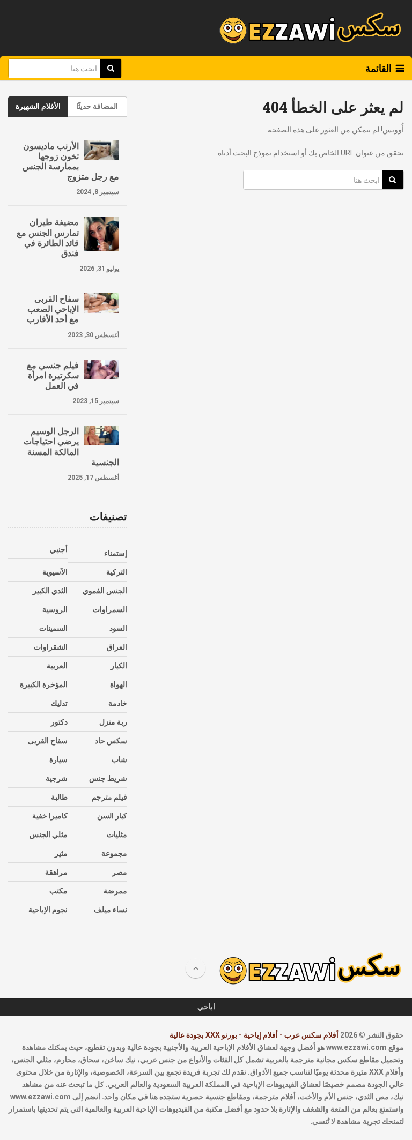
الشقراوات (51, 647)
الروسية (55, 609)
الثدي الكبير (50, 590)
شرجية (57, 778)
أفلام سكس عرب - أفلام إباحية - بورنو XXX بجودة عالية (254, 1035)
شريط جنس (108, 778)
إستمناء (115, 553)
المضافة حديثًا (97, 106)
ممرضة (115, 890)
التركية (116, 572)
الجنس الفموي (105, 590)
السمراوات (110, 609)
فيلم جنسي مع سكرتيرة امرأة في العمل (53, 375)
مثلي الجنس (49, 834)
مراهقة (56, 872)
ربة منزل (113, 722)
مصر (119, 872)
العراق (117, 647)
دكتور (59, 722)
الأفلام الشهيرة (38, 106)
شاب (119, 759)
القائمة (378, 68)
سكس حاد (111, 740)
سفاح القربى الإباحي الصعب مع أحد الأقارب (53, 308)
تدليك (59, 703)
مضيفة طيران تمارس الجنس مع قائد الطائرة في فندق (48, 237)
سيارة (58, 759)
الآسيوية (55, 572)
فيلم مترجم (109, 797)
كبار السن (112, 815)
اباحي (206, 1006)
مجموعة (114, 853)
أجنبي (59, 549)
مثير (61, 853)
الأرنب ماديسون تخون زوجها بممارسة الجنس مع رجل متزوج (71, 161)
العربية (57, 665)
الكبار (119, 665)
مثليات (117, 834)
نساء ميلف (110, 909)
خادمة (117, 703)
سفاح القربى (48, 740)
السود (118, 628)
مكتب (58, 890)
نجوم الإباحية (48, 909)
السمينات (53, 628)
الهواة (118, 684)
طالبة (59, 797)
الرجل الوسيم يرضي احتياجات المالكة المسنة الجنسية (71, 446)
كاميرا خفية (50, 815)
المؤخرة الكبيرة (44, 684)
